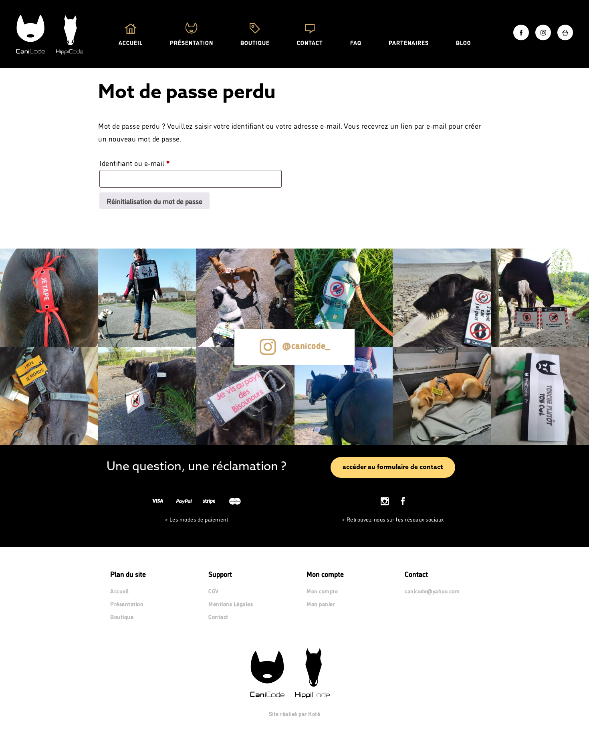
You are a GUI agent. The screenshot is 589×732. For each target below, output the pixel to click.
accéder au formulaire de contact (393, 467)
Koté (314, 713)
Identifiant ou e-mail (151, 163)
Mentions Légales (230, 603)
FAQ (355, 42)
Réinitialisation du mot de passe (154, 201)
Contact (310, 42)
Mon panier (321, 603)
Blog (463, 42)
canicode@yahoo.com (432, 590)
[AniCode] (54, 34)
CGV (213, 590)
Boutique (255, 42)
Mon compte (322, 590)
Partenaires (409, 42)
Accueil (131, 42)
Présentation (191, 42)
